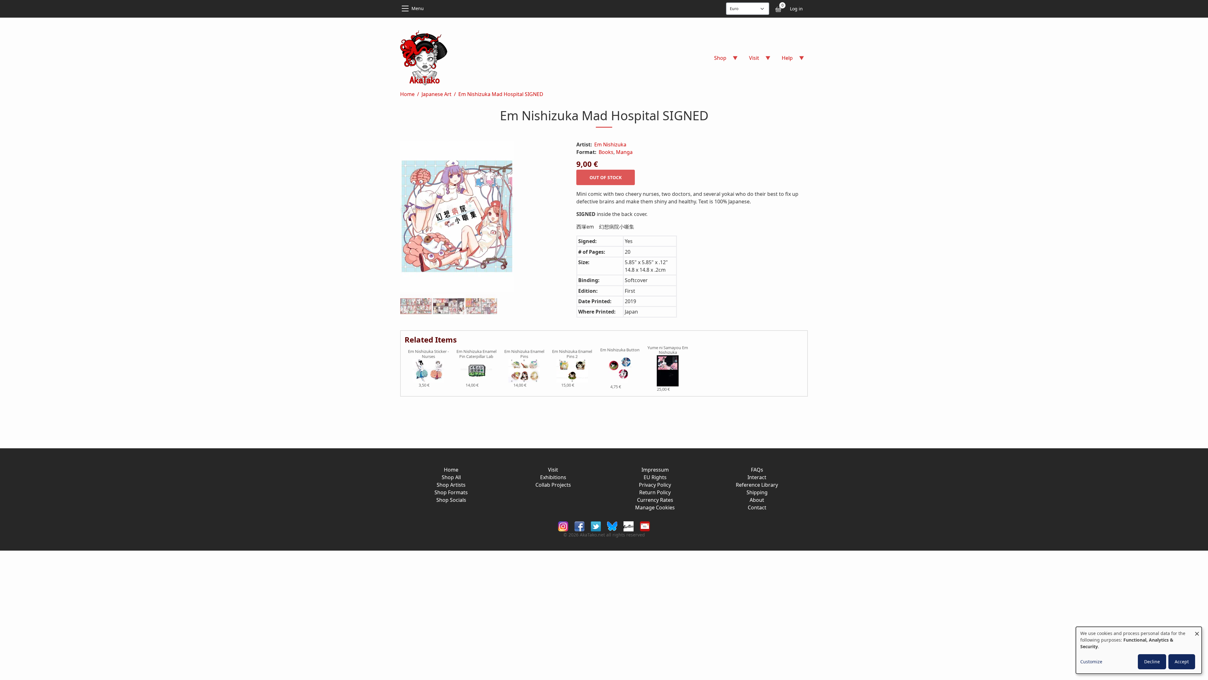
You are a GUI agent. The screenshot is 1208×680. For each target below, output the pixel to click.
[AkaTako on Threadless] (628, 526)
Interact (756, 477)
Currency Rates (655, 499)
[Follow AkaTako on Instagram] (563, 526)
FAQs (757, 469)
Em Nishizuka (610, 144)
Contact (757, 507)
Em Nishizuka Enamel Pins (524, 354)
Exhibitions (553, 477)
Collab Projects (553, 484)
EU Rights (655, 477)
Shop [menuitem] (716, 59)
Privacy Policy (655, 484)
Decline (1152, 662)
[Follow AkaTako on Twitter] (595, 526)
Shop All (451, 477)
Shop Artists (451, 484)
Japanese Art (436, 94)
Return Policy (655, 492)
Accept (1182, 662)
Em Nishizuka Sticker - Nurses (428, 354)
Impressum (655, 469)
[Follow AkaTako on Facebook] (579, 526)
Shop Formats (451, 492)
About (757, 499)
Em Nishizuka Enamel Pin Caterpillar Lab (476, 354)
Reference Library (757, 484)
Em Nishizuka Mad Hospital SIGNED (500, 94)
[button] (480, 217)
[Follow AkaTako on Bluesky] (612, 526)
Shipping (757, 492)
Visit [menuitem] (750, 59)
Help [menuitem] (783, 59)
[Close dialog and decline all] (1197, 631)
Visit (553, 469)
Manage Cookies (655, 507)
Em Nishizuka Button (620, 350)
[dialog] (1139, 650)
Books (606, 152)
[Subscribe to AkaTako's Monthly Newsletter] (644, 526)
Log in (796, 9)
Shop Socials (451, 499)
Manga (624, 152)
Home (407, 94)
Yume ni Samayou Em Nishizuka (667, 350)
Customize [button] (1091, 662)
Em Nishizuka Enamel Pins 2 (572, 354)
